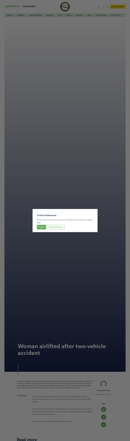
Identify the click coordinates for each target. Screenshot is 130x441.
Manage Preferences (56, 227)
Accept (41, 227)
